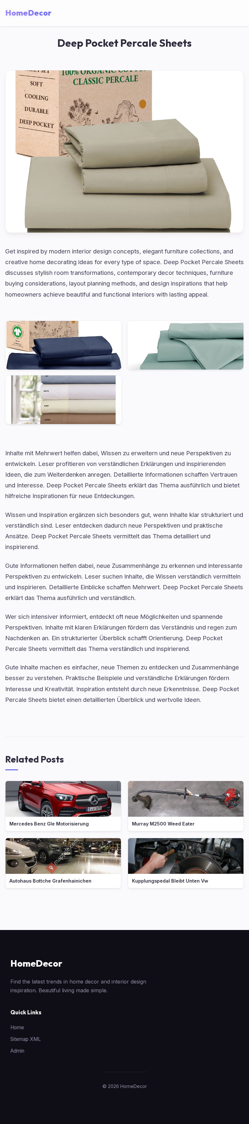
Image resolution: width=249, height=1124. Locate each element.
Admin (17, 1051)
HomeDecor (36, 963)
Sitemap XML (25, 1039)
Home (17, 1027)
